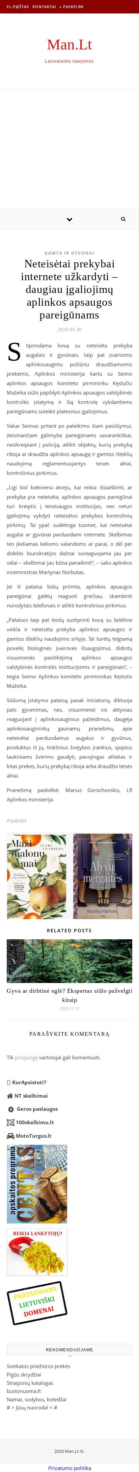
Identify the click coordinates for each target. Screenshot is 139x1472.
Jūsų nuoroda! (32, 1407)
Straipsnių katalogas (30, 1383)
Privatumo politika (69, 1468)
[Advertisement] (69, 149)
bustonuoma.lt (24, 1391)
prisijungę (26, 1057)
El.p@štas (18, 6)
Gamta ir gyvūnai (69, 253)
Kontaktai (44, 6)
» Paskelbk (71, 6)
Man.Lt (69, 44)
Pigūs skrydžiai (24, 1374)
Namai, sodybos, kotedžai (36, 1399)
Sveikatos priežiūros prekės (38, 1366)
